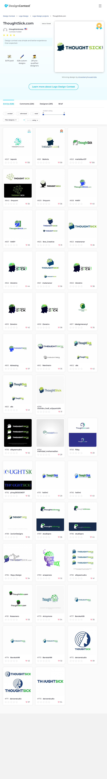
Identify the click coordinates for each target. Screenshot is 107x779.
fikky (77, 450)
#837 (7, 242)
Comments (27, 104)
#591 (39, 159)
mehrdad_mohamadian (47, 451)
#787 (39, 534)
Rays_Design (16, 575)
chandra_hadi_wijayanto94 (49, 408)
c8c (76, 365)
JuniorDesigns (16, 534)
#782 (72, 575)
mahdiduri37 (80, 159)
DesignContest (17, 6)
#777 (72, 616)
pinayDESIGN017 (17, 492)
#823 (72, 242)
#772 (72, 658)
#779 (39, 616)
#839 (39, 200)
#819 (7, 324)
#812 (39, 365)
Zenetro (13, 283)
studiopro (47, 534)
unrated (9, 113)
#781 (7, 616)
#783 (39, 575)
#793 (72, 450)
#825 (39, 242)
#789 (7, 534)
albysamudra (16, 450)
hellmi (45, 492)
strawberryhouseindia (87, 77)
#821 (39, 283)
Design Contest (9, 16)
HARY (77, 200)
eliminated (23, 113)
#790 (72, 493)
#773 (39, 658)
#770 (39, 699)
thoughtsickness (16, 29)
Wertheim (46, 365)
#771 (7, 699)
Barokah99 (79, 616)
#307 (7, 159)
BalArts (45, 159)
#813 (7, 365)
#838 (72, 200)
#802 (72, 365)
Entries (8, 104)
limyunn (14, 200)
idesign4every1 (81, 324)
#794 (39, 450)
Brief (61, 104)
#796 (39, 407)
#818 (39, 324)
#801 (7, 407)
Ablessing (14, 365)
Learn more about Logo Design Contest (53, 86)
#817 (72, 324)
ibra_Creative (48, 242)
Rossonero (14, 616)
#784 (7, 575)
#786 (72, 534)
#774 (7, 658)
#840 (7, 200)
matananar (80, 242)
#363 (72, 159)
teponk (13, 159)
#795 (7, 450)
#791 (39, 493)
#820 (72, 283)
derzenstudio (81, 657)
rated (36, 113)
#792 (7, 493)
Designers (46, 104)
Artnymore (47, 616)
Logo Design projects (40, 16)
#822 (7, 283)
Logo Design (24, 16)
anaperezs (47, 575)
